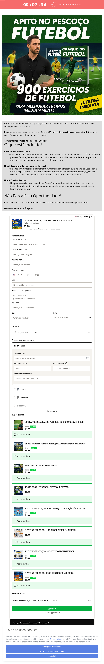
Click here (41, 229)
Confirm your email (19, 249)
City (13, 313)
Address (15, 280)
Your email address (19, 239)
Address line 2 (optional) (21, 290)
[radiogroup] (52, 375)
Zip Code (15, 303)
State (55, 313)
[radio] (15, 346)
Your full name (18, 260)
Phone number (18, 270)
